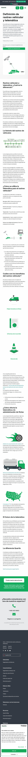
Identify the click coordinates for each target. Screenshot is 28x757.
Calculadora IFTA (7, 504)
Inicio (4, 642)
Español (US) (11, 655)
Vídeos (4, 693)
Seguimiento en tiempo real (9, 670)
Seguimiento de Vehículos (8, 662)
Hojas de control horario (8, 673)
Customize (13, 754)
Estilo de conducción (7, 678)
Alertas (4, 675)
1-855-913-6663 (14, 608)
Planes (4, 688)
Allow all (14, 750)
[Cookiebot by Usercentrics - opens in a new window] (21, 726)
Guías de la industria (7, 715)
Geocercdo (14, 354)
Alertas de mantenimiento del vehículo (11, 472)
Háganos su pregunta (14, 617)
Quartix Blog (6, 713)
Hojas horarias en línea (14, 304)
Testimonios (5, 691)
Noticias (5, 704)
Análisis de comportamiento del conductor (12, 443)
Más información (7, 681)
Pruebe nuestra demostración (14, 580)
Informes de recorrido (14, 329)
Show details (21, 746)
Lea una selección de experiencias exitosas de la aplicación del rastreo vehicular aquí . (13, 387)
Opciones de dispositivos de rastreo (11, 696)
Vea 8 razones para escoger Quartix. (11, 569)
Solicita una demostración (14, 48)
